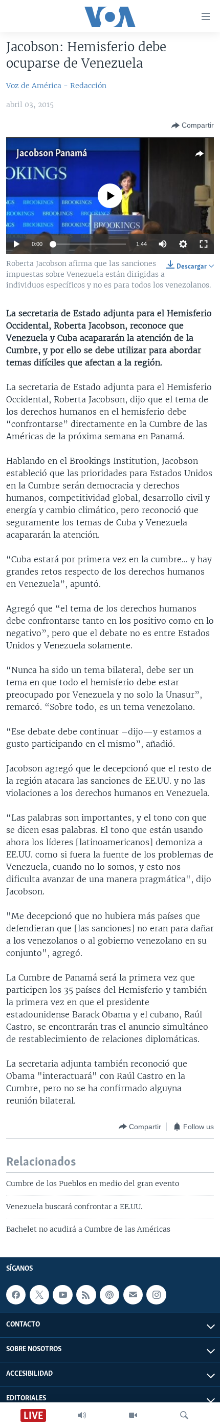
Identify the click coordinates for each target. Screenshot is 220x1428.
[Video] (133, 1415)
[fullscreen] (203, 244)
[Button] (192, 125)
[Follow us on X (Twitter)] (39, 1294)
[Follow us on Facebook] (16, 1294)
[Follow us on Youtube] (62, 1294)
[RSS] (86, 1294)
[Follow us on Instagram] (156, 1294)
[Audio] (82, 1415)
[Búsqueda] (184, 1415)
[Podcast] (109, 1294)
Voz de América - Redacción (56, 85)
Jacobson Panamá (51, 154)
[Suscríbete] (133, 1294)
